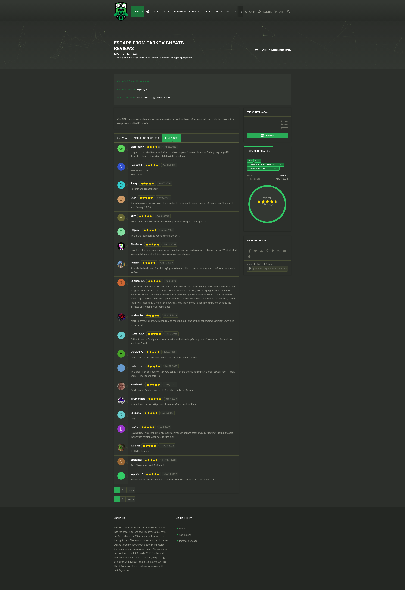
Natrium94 (136, 164)
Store (137, 11)
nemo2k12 (136, 459)
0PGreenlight (138, 398)
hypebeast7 (137, 474)
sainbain (135, 262)
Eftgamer (135, 229)
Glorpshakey (137, 146)
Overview (122, 138)
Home (148, 11)
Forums (178, 11)
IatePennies (137, 315)
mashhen (135, 445)
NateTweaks (137, 384)
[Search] (288, 11)
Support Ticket (211, 11)
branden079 (137, 351)
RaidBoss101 (138, 280)
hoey (133, 215)
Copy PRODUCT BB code (259, 264)
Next (130, 490)
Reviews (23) (171, 138)
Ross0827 (136, 412)
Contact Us (185, 534)
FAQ (228, 11)
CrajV (134, 197)
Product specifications (146, 138)
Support (183, 528)
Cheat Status (161, 11)
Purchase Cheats (188, 540)
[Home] (256, 50)
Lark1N (134, 427)
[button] (142, 11)
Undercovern (137, 366)
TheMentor (137, 244)
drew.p (134, 183)
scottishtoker (138, 333)
